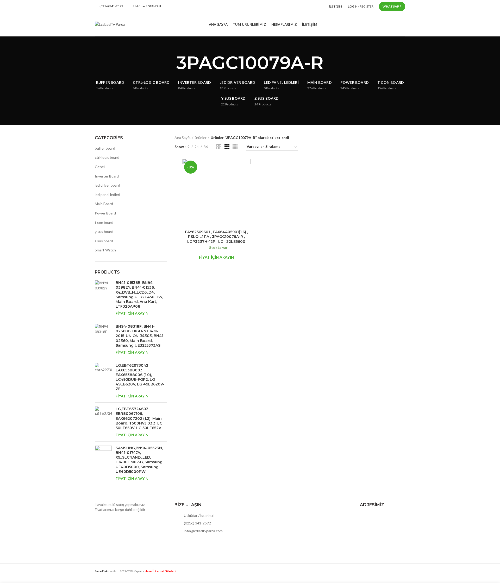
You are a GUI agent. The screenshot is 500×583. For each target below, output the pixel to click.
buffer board (105, 148)
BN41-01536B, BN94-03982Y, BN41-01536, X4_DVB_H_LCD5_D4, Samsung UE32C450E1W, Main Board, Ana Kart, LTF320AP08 (139, 294)
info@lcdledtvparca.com (203, 531)
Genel (100, 166)
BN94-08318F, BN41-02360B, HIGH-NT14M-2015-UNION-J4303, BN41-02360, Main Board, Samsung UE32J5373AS (140, 336)
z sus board (104, 241)
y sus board (104, 231)
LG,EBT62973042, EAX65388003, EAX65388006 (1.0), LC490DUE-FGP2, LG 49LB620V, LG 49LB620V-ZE (140, 377)
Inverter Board (107, 176)
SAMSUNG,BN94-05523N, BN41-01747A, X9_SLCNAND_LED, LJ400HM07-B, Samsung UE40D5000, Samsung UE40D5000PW (139, 460)
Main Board (104, 203)
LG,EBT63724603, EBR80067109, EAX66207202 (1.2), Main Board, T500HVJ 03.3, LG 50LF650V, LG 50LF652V (139, 418)
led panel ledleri (107, 194)
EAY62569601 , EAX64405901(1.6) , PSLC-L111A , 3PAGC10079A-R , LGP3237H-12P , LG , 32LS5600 (216, 237)
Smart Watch (105, 250)
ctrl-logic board (107, 157)
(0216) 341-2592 (197, 523)
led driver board (107, 185)
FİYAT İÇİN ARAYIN (132, 313)
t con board (104, 222)
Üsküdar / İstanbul (198, 515)
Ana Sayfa (182, 137)
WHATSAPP (392, 6)
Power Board (105, 213)
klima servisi (104, 575)
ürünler (201, 137)
